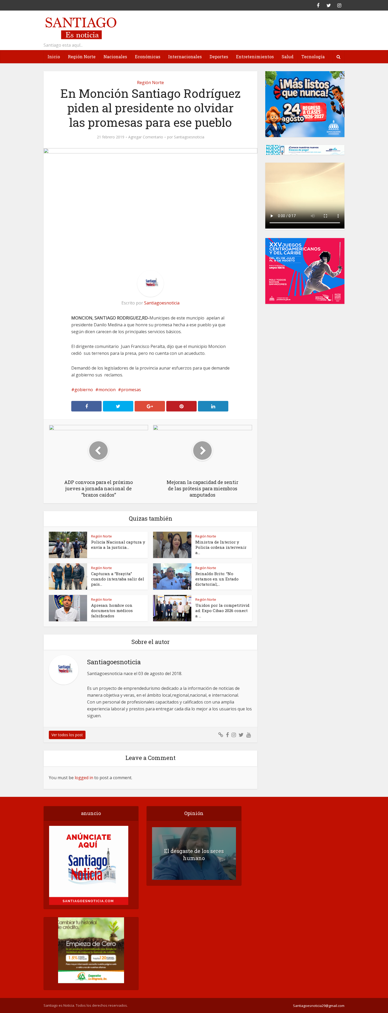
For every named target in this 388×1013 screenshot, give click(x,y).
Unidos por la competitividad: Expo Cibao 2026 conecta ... (222, 610)
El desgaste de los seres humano (194, 854)
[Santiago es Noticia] (80, 27)
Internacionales (185, 56)
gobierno (83, 389)
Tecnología (313, 56)
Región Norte (82, 56)
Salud (288, 56)
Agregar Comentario (145, 137)
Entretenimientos (255, 56)
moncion (107, 389)
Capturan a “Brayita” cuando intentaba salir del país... (117, 579)
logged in (84, 778)
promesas (131, 389)
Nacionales (115, 56)
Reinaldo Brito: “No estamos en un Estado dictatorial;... (217, 579)
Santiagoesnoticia (189, 137)
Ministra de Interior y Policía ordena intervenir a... (221, 547)
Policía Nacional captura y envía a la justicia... (118, 544)
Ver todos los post (67, 734)
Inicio (54, 56)
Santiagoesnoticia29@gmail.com (318, 1005)
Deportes (219, 56)
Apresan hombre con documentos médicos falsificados (112, 610)
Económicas (147, 56)
